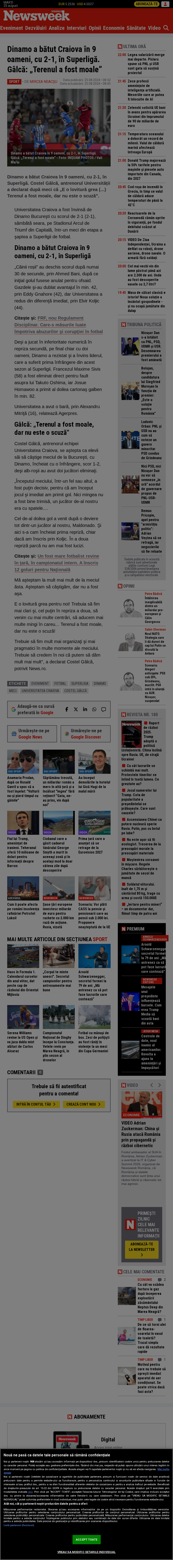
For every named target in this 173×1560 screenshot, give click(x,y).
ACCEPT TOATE (86, 1539)
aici (30, 1491)
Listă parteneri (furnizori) (19, 1525)
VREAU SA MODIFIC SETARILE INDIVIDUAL (86, 1552)
